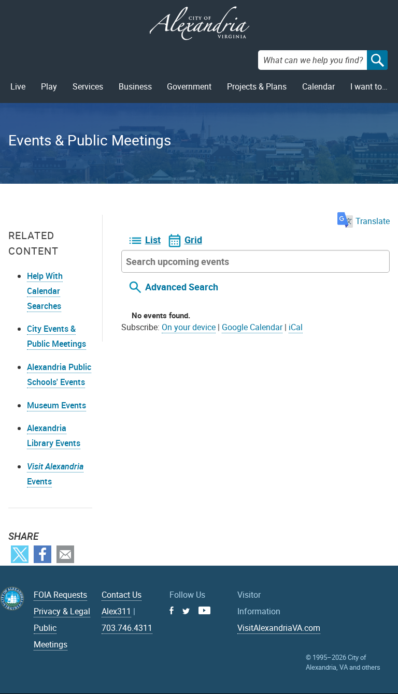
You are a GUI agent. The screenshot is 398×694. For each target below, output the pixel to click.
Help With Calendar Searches (45, 291)
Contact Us (121, 594)
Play (49, 86)
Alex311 (116, 611)
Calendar (318, 86)
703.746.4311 (127, 627)
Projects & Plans (257, 86)
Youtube (204, 610)
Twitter (20, 554)
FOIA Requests (60, 594)
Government (189, 86)
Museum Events (56, 405)
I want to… (369, 86)
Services (88, 86)
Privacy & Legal (62, 611)
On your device (189, 327)
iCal (296, 327)
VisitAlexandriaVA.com (278, 627)
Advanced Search (181, 286)
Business (135, 86)
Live (17, 86)
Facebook (42, 554)
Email (65, 554)
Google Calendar (252, 327)
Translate (373, 221)
